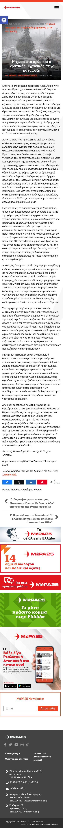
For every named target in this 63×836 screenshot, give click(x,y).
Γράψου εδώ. (9, 474)
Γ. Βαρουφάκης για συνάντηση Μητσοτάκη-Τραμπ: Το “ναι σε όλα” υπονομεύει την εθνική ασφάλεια (32, 503)
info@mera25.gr (18, 788)
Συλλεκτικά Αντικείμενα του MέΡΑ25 (42, 757)
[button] (4, 20)
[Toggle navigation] (57, 7)
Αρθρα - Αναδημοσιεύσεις (29, 23)
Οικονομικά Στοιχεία (16, 759)
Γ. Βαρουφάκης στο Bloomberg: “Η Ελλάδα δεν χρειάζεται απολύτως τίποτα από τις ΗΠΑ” (31, 518)
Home (8, 23)
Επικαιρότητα (12, 753)
